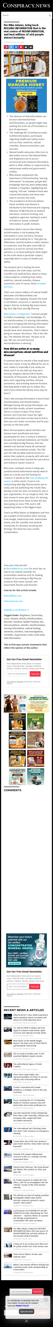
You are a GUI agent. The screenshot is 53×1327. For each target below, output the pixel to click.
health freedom (31, 622)
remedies (8, 635)
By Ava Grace (27, 1249)
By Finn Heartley (28, 1095)
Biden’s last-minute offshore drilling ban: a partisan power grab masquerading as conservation (31, 1267)
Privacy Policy (22, 1306)
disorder (8, 622)
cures (6, 618)
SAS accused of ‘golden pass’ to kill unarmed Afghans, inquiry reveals (28, 1055)
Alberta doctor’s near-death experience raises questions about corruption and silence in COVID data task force (30, 1017)
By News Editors (28, 1108)
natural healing (32, 628)
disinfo (22, 618)
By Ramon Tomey (29, 1049)
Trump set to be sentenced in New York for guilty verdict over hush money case (30, 1245)
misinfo (24, 625)
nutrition (18, 631)
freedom (17, 622)
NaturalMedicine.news (17, 568)
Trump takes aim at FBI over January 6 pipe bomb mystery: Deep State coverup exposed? (31, 1143)
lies (41, 622)
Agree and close (26, 1311)
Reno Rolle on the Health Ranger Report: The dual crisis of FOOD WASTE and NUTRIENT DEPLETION (30, 1043)
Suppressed (20, 635)
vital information (12, 638)
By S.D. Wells (27, 1123)
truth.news (39, 635)
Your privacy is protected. (15, 681)
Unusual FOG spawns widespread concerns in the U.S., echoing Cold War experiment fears (30, 1156)
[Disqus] (26, 828)
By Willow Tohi (28, 1149)
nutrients (8, 631)
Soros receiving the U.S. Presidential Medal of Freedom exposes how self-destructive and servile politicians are (29, 1102)
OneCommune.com (13, 601)
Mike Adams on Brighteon (17, 314)
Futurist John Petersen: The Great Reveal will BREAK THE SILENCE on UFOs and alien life (31, 1169)
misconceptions (12, 625)
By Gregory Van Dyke (30, 1069)
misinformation (37, 625)
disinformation (34, 618)
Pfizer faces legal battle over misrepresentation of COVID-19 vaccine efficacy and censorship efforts (30, 1077)
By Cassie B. (27, 1059)
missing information (14, 628)
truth (30, 635)
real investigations (33, 631)
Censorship (36, 615)
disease (14, 618)
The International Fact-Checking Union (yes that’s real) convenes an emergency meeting (31, 1131)
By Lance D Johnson (30, 1023)
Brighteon (25, 615)
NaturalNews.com (12, 595)
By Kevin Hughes (28, 1175)
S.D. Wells (20, 42)
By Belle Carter (28, 1036)
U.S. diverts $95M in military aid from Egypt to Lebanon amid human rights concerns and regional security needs (29, 1030)
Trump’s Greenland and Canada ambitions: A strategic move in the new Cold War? (30, 1089)
